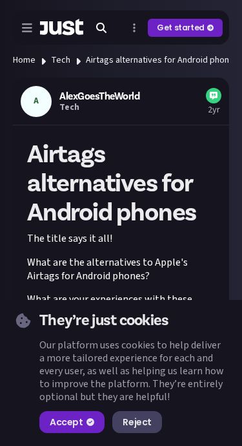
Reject (137, 422)
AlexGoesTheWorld (99, 96)
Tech (60, 60)
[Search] (101, 27)
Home (24, 60)
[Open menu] (27, 28)
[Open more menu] (134, 27)
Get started (181, 27)
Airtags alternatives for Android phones (162, 60)
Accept (66, 422)
